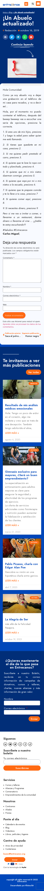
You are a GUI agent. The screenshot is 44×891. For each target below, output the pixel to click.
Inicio (5, 12)
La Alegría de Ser (16, 619)
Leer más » (12, 433)
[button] (26, 4)
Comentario (8, 258)
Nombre (7, 286)
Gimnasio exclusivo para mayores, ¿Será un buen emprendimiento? (21, 475)
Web (5, 304)
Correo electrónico (11, 295)
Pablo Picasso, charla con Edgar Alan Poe (21, 565)
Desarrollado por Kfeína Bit (22, 885)
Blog (10, 12)
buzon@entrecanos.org (14, 853)
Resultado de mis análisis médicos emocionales (21, 407)
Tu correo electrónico (15, 758)
